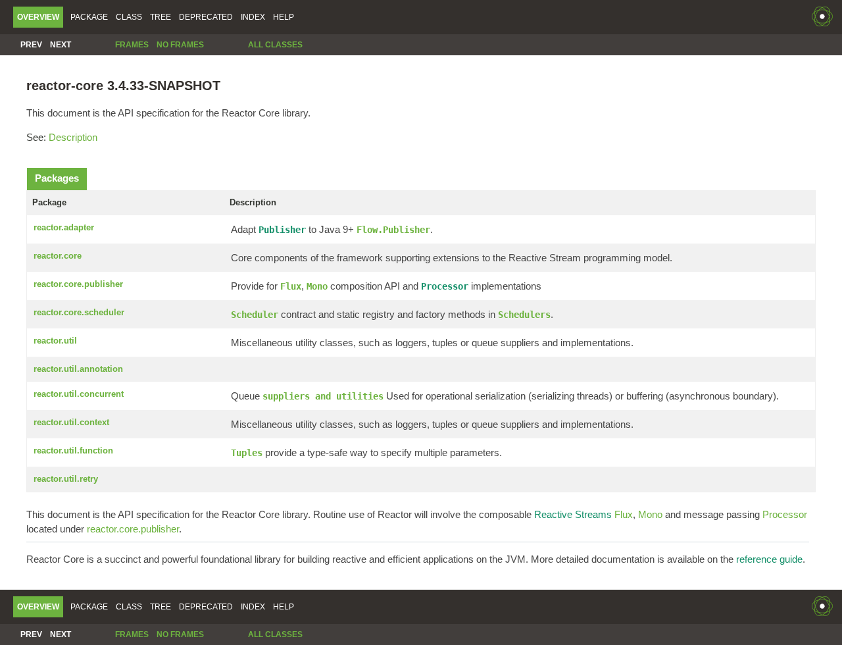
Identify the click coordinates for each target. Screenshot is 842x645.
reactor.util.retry (66, 479)
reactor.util (55, 341)
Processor (784, 514)
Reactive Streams (573, 514)
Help (283, 17)
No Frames (180, 44)
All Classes (275, 44)
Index (253, 17)
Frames (132, 44)
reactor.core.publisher (78, 284)
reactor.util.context (71, 422)
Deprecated (206, 17)
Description (73, 137)
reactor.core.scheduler (79, 312)
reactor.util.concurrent (79, 394)
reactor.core (58, 256)
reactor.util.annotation (78, 369)
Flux (623, 514)
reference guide (769, 559)
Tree (160, 17)
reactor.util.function (73, 450)
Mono (650, 514)
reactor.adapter (64, 227)
